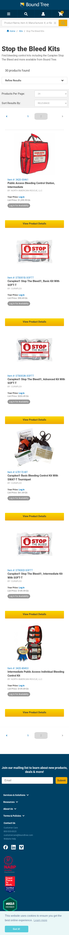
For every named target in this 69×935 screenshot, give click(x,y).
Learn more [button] (40, 920)
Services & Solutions (16, 795)
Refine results (13, 80)
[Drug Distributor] (10, 864)
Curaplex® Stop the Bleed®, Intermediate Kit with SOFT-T (35, 575)
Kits (21, 31)
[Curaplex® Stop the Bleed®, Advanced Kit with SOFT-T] (34, 350)
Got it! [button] (16, 929)
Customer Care (11, 828)
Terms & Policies (13, 815)
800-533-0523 (10, 831)
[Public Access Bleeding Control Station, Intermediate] (34, 154)
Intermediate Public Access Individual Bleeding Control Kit (36, 673)
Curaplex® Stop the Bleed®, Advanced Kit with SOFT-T (36, 381)
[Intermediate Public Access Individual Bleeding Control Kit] (34, 642)
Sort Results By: (11, 103)
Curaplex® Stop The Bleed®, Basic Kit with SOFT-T (33, 283)
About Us (9, 809)
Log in (21, 197)
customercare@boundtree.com (18, 835)
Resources (10, 802)
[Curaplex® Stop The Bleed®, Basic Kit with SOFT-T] (34, 252)
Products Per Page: (13, 93)
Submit (61, 780)
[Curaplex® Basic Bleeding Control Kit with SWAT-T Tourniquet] (34, 447)
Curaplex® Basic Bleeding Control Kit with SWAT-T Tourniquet (33, 477)
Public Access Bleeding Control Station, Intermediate (31, 185)
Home (12, 31)
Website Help (10, 839)
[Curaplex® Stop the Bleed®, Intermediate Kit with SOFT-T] (34, 544)
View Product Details (34, 223)
